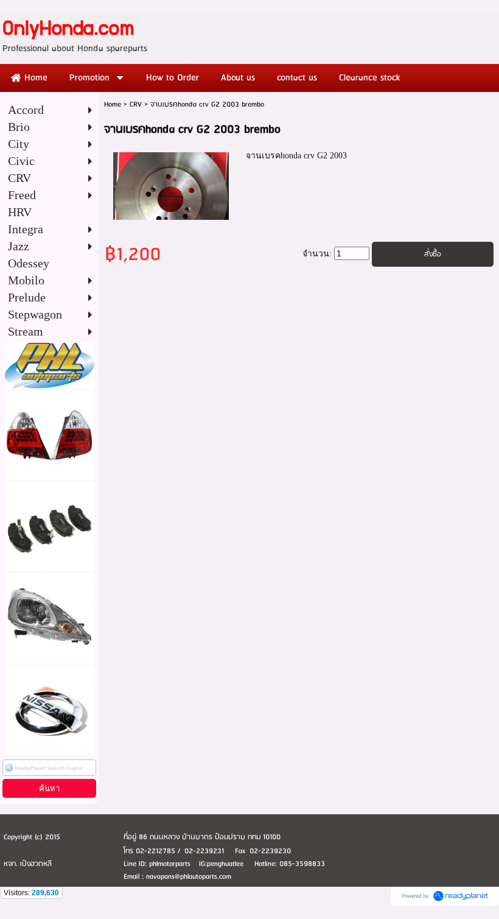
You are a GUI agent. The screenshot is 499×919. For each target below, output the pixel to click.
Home (112, 104)
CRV (136, 104)
